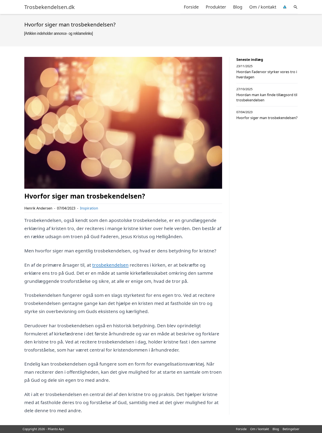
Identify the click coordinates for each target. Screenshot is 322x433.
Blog (237, 7)
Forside (191, 7)
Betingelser (291, 429)
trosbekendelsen (110, 265)
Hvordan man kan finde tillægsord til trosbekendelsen (266, 97)
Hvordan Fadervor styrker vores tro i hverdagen (266, 74)
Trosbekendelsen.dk (49, 7)
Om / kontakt (262, 7)
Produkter (216, 7)
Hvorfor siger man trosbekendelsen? (266, 117)
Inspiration (89, 208)
